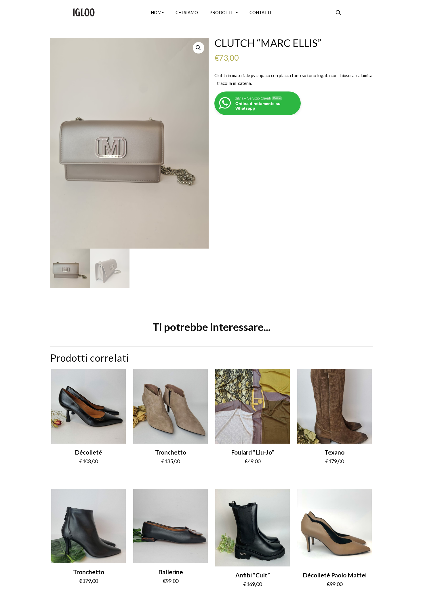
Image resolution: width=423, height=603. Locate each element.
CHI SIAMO (187, 12)
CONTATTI (260, 12)
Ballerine (170, 571)
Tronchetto (170, 452)
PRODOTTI (221, 12)
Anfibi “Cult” (252, 575)
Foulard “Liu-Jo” (252, 452)
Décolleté (88, 452)
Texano (334, 452)
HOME (157, 12)
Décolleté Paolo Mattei (335, 575)
